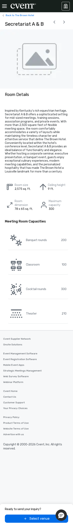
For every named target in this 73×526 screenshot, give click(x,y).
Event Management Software (20, 353)
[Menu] (4, 6)
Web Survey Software (16, 376)
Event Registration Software (20, 359)
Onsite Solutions (12, 344)
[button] (61, 515)
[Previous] (54, 22)
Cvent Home (10, 391)
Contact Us (9, 396)
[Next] (64, 22)
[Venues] (66, 6)
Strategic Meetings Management (22, 370)
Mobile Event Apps (13, 365)
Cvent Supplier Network (17, 338)
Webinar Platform (13, 382)
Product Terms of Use (16, 422)
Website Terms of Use (16, 428)
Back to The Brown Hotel (20, 15)
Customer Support (14, 402)
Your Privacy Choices (15, 408)
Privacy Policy (11, 417)
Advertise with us (13, 434)
